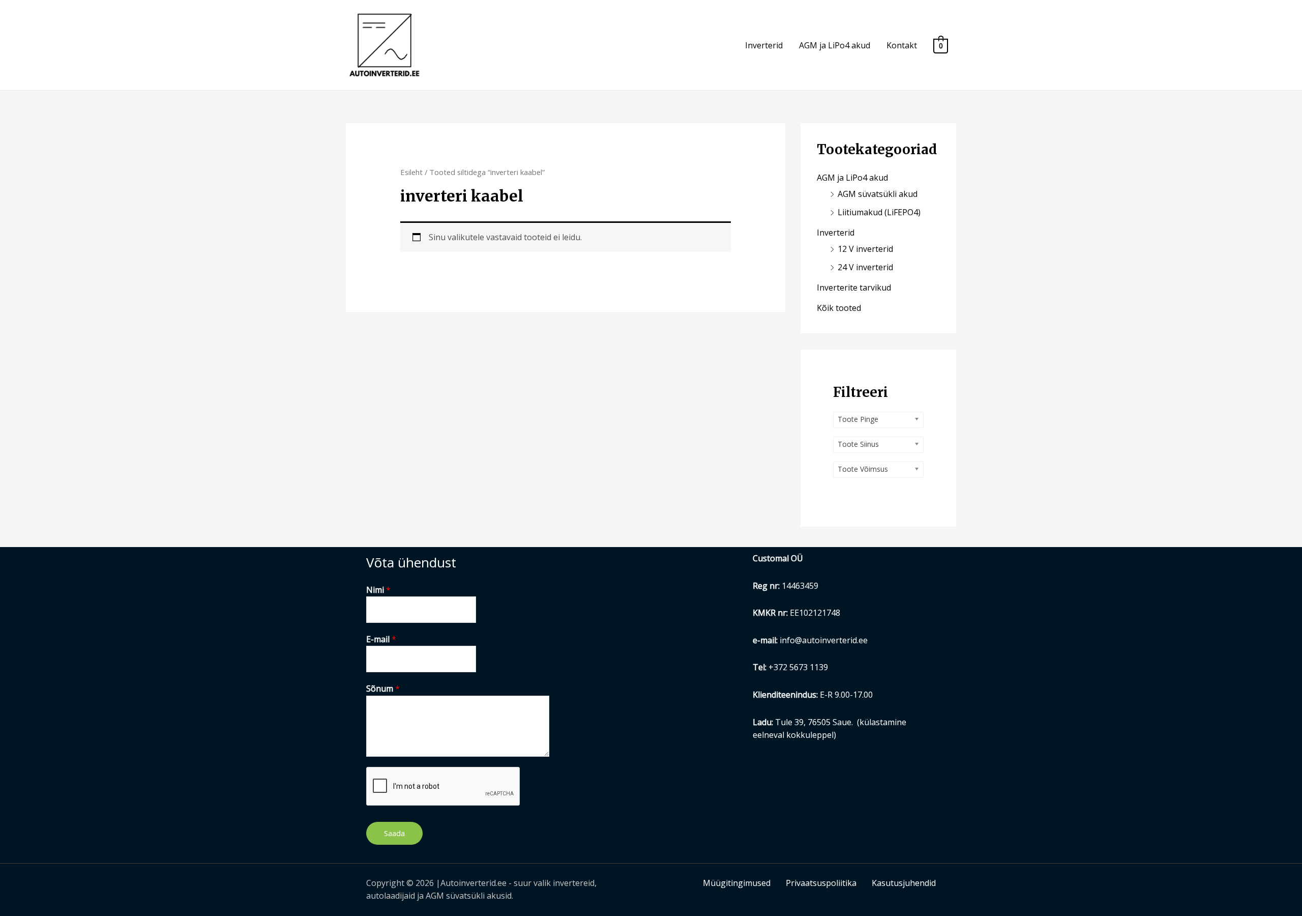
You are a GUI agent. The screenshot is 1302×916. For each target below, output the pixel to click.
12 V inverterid (865, 248)
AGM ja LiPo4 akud (834, 45)
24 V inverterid (865, 267)
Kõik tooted (839, 307)
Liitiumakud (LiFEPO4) (879, 212)
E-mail (381, 639)
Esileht (411, 172)
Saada (394, 833)
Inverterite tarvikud (854, 287)
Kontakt (901, 45)
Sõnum (383, 688)
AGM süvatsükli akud (878, 193)
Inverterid (764, 45)
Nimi (378, 589)
